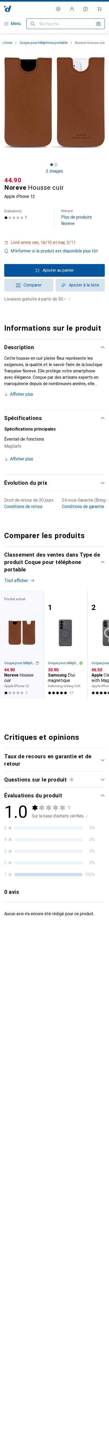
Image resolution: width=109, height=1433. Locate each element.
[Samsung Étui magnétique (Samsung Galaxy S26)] (65, 644)
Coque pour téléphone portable (43, 43)
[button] (54, 242)
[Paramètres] (58, 9)
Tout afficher (16, 580)
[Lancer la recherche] (32, 23)
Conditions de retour (23, 506)
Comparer (33, 285)
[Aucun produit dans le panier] (99, 9)
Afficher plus (21, 394)
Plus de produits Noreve (76, 217)
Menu (16, 23)
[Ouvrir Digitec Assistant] (85, 9)
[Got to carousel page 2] (55, 164)
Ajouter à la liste (84, 285)
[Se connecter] (72, 9)
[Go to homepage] (7, 9)
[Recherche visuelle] (98, 24)
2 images (54, 171)
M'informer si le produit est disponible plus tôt (54, 250)
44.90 (13, 180)
